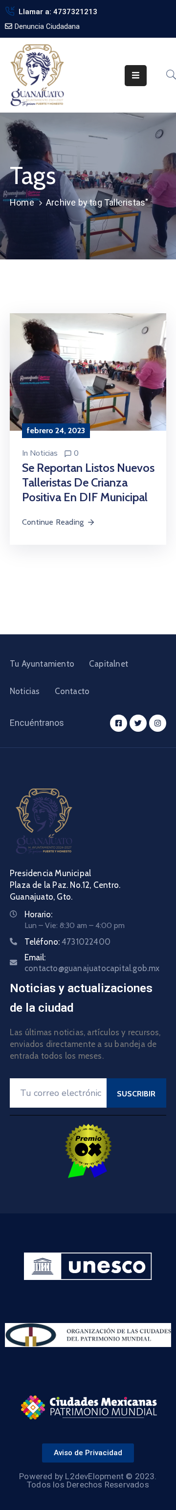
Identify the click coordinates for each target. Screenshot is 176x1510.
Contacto (72, 691)
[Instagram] (157, 723)
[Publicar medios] (88, 371)
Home (22, 202)
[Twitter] (138, 723)
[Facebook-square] (118, 723)
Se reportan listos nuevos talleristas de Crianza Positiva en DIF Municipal (88, 482)
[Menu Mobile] (136, 75)
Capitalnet (108, 664)
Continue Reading (53, 522)
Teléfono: (67, 942)
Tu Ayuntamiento (42, 664)
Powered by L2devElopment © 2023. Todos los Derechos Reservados (87, 1480)
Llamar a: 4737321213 (58, 11)
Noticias (44, 453)
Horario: (38, 914)
